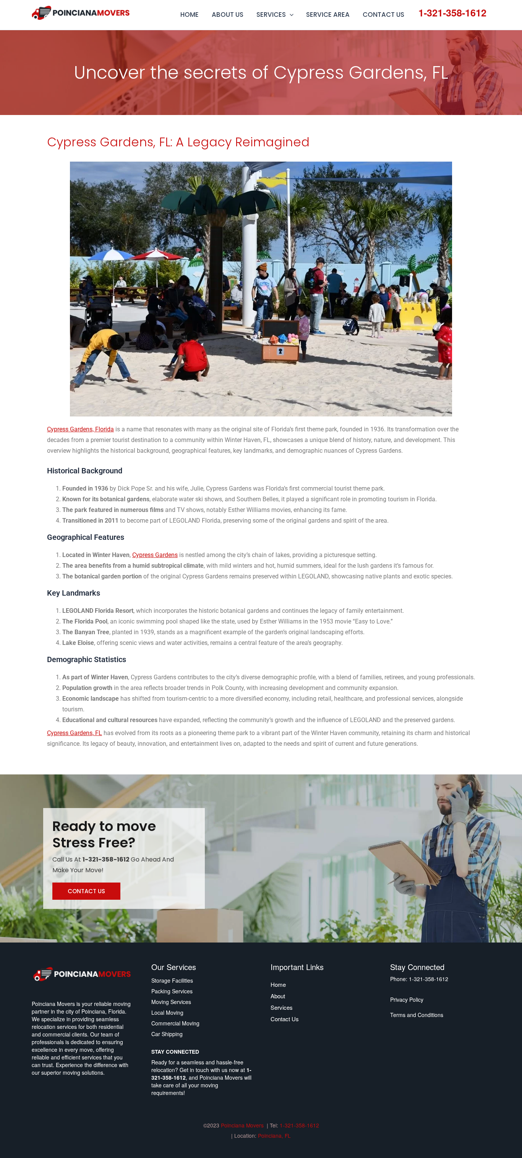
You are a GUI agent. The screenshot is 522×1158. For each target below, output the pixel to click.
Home (278, 984)
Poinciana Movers (243, 1125)
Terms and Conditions (416, 1015)
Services (282, 1007)
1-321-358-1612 (452, 12)
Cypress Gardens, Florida (80, 429)
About (278, 996)
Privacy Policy (406, 999)
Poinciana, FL (274, 1135)
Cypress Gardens (155, 555)
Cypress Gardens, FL (74, 733)
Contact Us (285, 1019)
